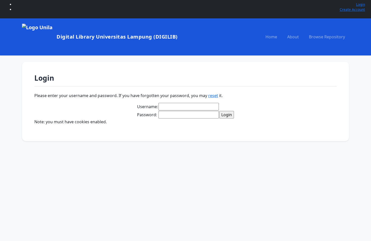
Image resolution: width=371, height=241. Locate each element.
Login (360, 4)
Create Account (352, 9)
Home (271, 37)
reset (213, 95)
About (293, 37)
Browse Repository (327, 37)
